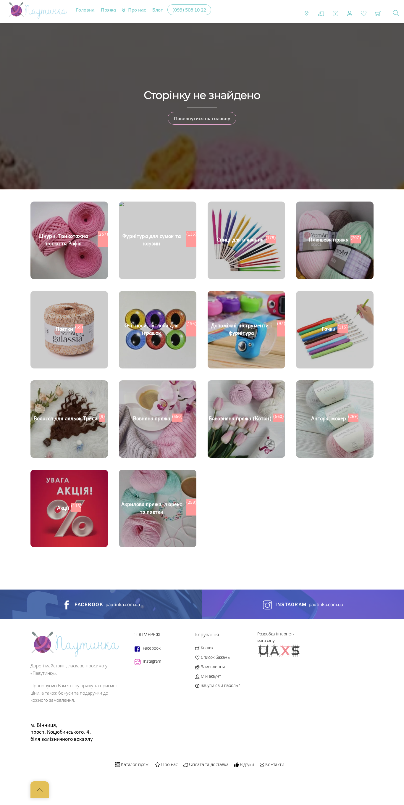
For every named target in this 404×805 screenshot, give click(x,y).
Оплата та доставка (208, 764)
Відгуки (246, 764)
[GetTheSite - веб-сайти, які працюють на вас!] (279, 656)
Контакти (274, 764)
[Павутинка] (37, 10)
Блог (157, 9)
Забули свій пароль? (220, 685)
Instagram (151, 661)
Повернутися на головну (202, 118)
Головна (85, 9)
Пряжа (108, 9)
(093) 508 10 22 (189, 9)
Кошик (206, 648)
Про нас (136, 9)
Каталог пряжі (134, 764)
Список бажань (215, 657)
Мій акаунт (210, 676)
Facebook (151, 648)
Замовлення (212, 666)
